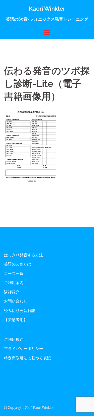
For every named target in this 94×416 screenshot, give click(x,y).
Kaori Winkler (47, 8)
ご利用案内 (14, 282)
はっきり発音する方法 (23, 254)
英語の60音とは (17, 264)
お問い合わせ (15, 301)
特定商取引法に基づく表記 (27, 357)
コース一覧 (14, 273)
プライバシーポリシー (23, 348)
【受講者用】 (15, 319)
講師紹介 (12, 292)
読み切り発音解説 (19, 310)
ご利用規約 (14, 339)
